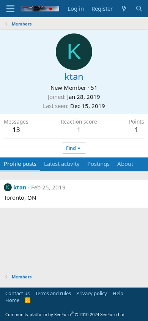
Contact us (17, 293)
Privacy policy (91, 293)
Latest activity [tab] (62, 163)
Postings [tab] (98, 163)
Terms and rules (53, 293)
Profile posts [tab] (20, 163)
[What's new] (124, 9)
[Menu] (10, 8)
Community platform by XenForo (65, 314)
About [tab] (125, 163)
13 (16, 129)
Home (12, 300)
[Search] (139, 9)
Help (118, 293)
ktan (20, 187)
